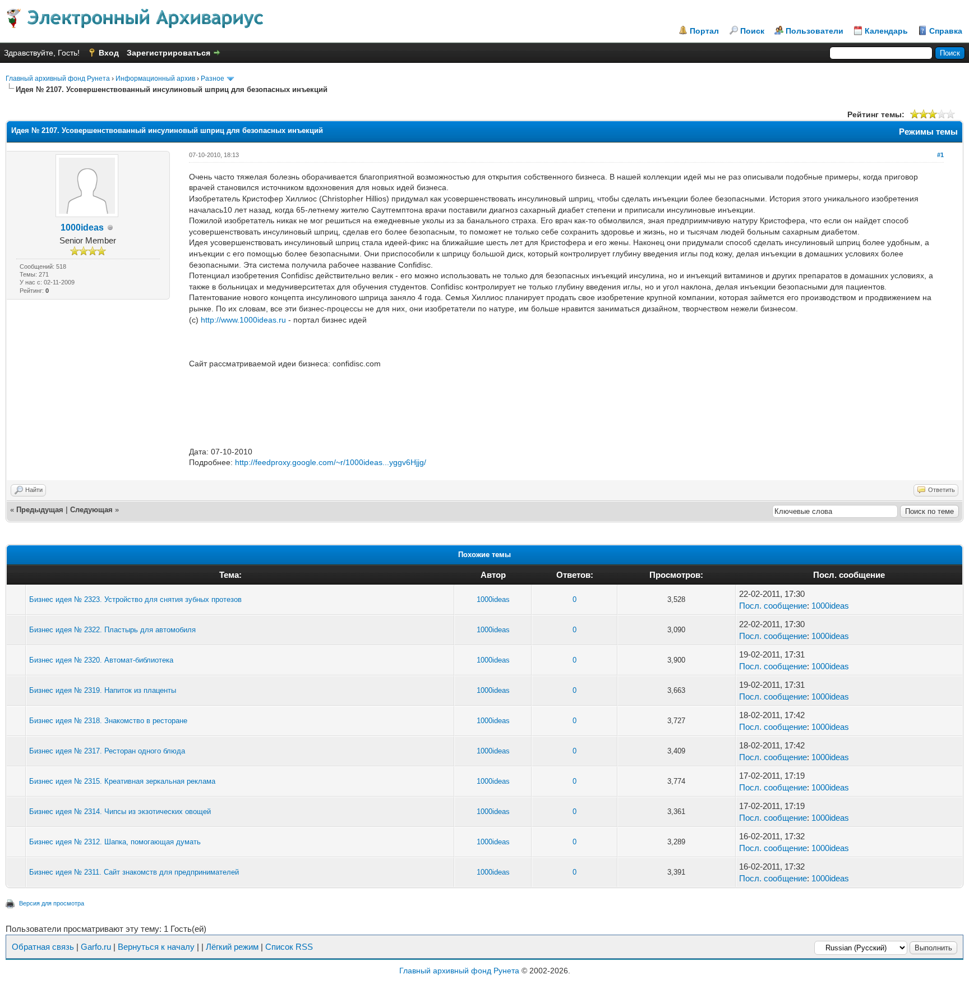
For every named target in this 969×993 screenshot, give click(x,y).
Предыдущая (39, 509)
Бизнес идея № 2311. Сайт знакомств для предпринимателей (134, 872)
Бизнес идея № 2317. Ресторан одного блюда (107, 751)
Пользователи (814, 30)
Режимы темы (928, 131)
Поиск (752, 30)
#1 (940, 154)
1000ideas (82, 227)
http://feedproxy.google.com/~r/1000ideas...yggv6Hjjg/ (330, 462)
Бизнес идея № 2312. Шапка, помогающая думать (115, 842)
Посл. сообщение (773, 605)
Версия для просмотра (51, 903)
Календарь (886, 30)
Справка (945, 30)
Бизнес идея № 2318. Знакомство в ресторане (108, 720)
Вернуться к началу (156, 946)
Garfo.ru (96, 946)
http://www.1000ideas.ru (243, 319)
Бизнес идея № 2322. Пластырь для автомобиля (112, 630)
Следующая (91, 509)
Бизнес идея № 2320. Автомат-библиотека (101, 660)
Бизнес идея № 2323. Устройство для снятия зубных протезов (135, 599)
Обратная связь (43, 946)
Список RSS (289, 946)
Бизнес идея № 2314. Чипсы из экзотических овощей (120, 811)
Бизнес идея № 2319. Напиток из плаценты (102, 690)
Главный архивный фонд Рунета (58, 78)
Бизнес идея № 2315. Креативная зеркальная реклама (122, 781)
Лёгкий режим (232, 946)
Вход (109, 52)
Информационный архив (155, 78)
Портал (704, 30)
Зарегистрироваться (168, 52)
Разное (212, 78)
